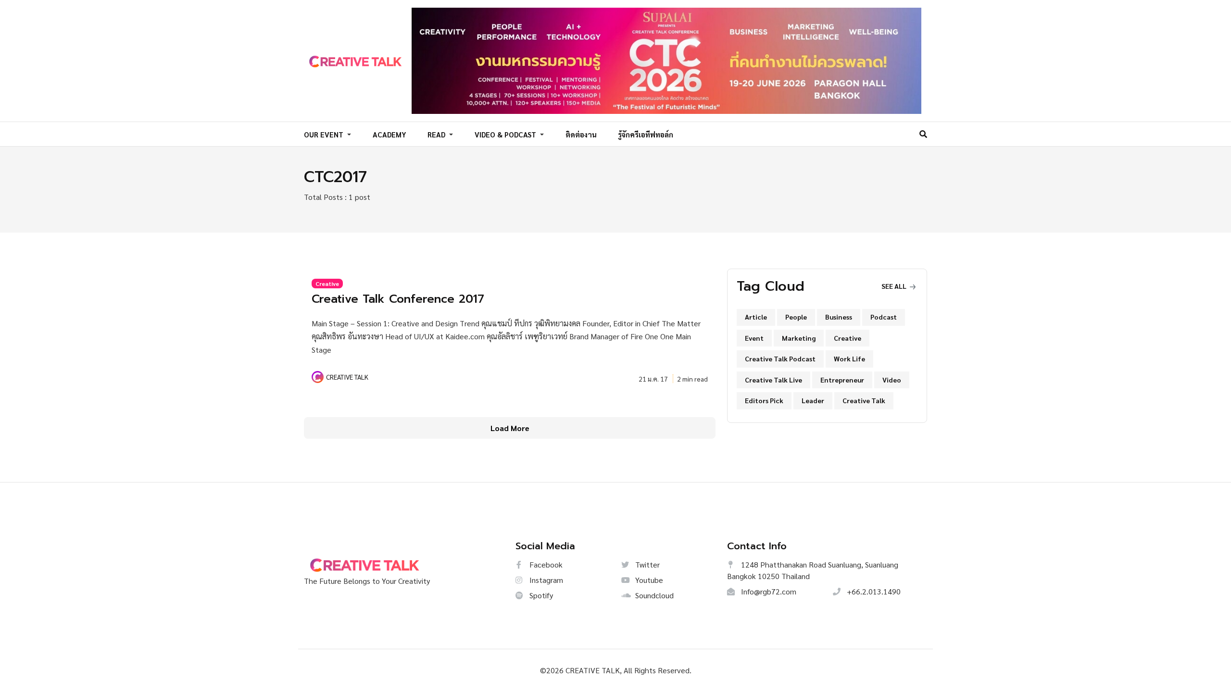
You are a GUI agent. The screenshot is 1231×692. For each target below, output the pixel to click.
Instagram (545, 580)
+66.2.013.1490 (873, 591)
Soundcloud (653, 595)
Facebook (545, 564)
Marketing (799, 338)
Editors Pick (764, 400)
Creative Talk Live (773, 379)
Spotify (540, 595)
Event (754, 338)
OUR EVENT (324, 134)
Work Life (849, 358)
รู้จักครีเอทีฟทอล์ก (645, 134)
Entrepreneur (842, 379)
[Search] (923, 133)
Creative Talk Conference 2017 (398, 299)
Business (838, 316)
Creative (327, 283)
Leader (813, 400)
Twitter (646, 564)
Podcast (883, 316)
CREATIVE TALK (347, 376)
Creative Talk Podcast (780, 358)
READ (437, 134)
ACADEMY (389, 134)
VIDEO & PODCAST (506, 134)
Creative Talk (863, 400)
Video (891, 379)
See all (894, 286)
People (796, 316)
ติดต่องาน (581, 134)
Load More (509, 428)
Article (756, 316)
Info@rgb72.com (767, 591)
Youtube (648, 580)
